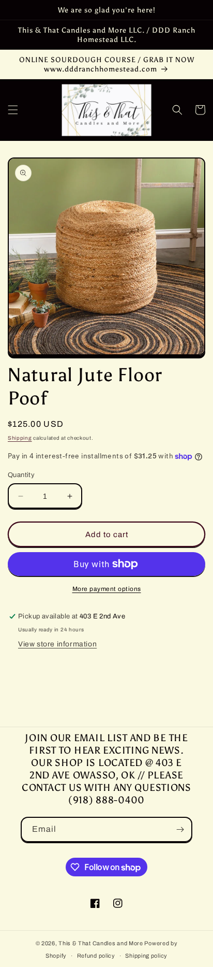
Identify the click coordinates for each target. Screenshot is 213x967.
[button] (13, 109)
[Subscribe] (180, 829)
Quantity (21, 475)
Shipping (20, 438)
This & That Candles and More (100, 943)
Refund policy (96, 955)
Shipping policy (146, 955)
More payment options (106, 589)
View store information (57, 644)
